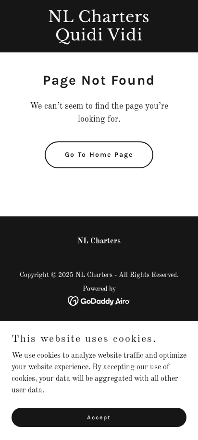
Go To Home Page (99, 155)
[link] (99, 38)
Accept (99, 417)
